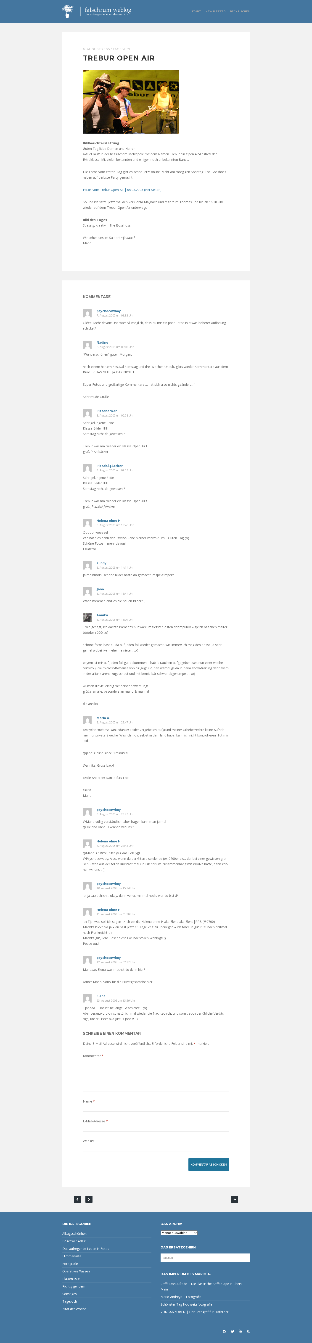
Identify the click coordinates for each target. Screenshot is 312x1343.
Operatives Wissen (76, 1271)
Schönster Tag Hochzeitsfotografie (186, 1304)
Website (89, 1141)
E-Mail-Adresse (95, 1121)
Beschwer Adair (73, 1241)
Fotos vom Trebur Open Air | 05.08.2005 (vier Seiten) (122, 189)
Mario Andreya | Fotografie (181, 1297)
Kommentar (93, 1056)
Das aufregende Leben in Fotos (85, 1248)
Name (89, 1101)
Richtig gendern (73, 1286)
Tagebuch (122, 49)
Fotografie (70, 1263)
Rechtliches (240, 11)
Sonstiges (69, 1294)
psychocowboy (109, 311)
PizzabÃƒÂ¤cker (110, 466)
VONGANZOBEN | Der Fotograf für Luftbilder (194, 1312)
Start (196, 11)
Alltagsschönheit (74, 1233)
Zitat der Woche (74, 1309)
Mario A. (103, 718)
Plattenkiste (71, 1279)
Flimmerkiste (71, 1256)
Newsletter (215, 11)
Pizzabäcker (107, 411)
